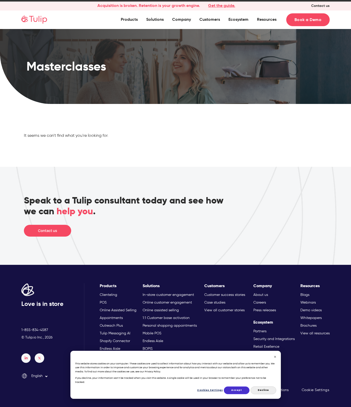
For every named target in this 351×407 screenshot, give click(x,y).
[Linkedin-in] (26, 358)
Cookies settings (210, 390)
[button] (129, 19)
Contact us (320, 5)
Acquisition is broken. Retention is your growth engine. (148, 5)
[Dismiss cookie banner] (275, 357)
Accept (236, 390)
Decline (263, 390)
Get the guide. (221, 5)
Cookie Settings (315, 390)
